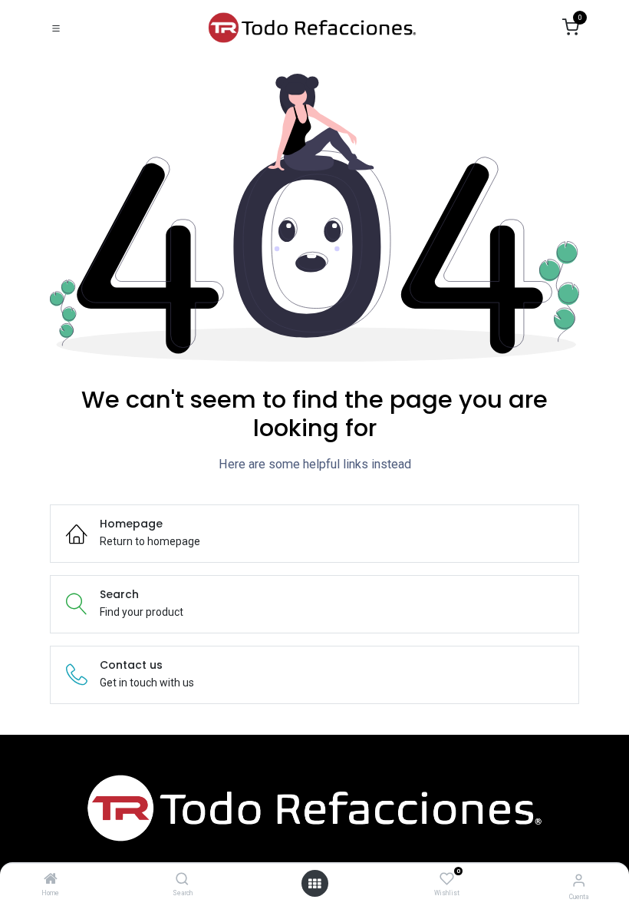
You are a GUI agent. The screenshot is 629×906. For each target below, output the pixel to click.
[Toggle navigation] (56, 27)
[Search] (182, 880)
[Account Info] (578, 880)
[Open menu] (314, 884)
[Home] (51, 880)
